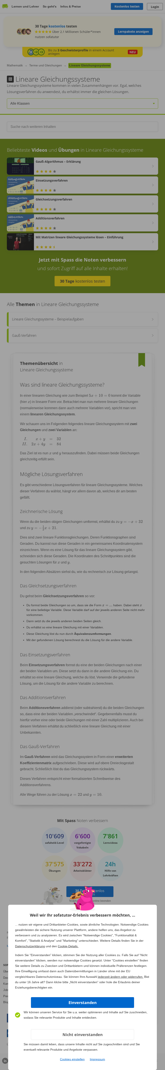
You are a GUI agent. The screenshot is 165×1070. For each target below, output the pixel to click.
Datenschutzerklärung (30, 946)
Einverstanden (83, 1002)
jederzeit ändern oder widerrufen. (120, 976)
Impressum (97, 1059)
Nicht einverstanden (83, 1034)
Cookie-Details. (68, 946)
